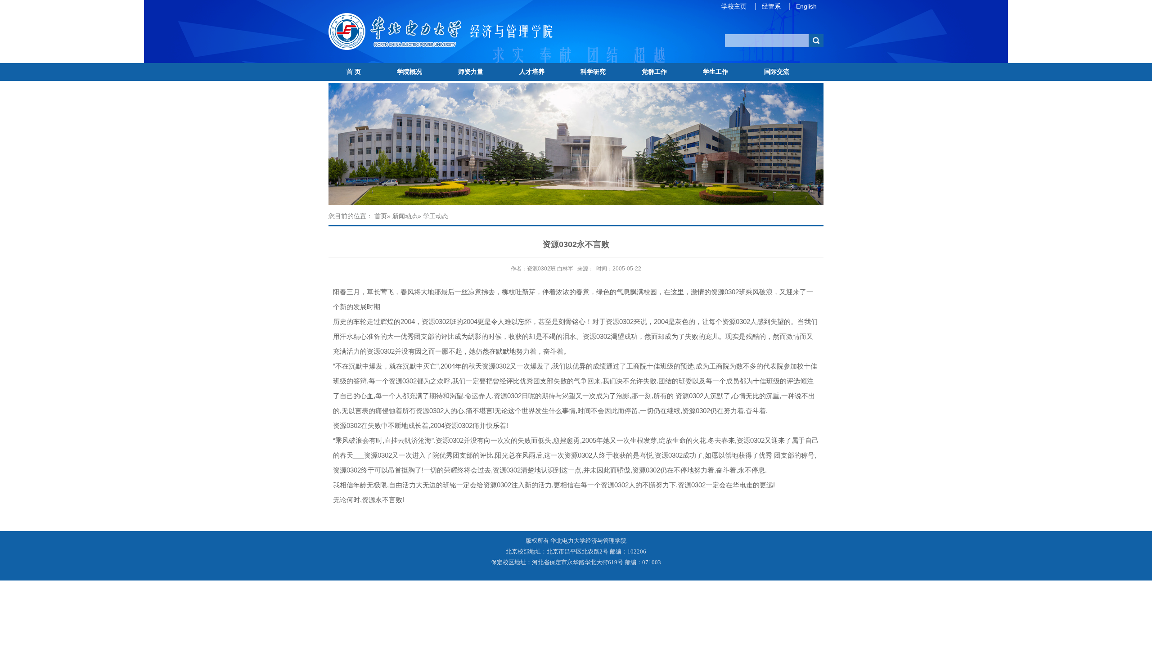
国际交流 (776, 71)
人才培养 (531, 71)
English (806, 6)
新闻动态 (405, 216)
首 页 (353, 71)
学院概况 (409, 71)
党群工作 (654, 71)
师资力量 (470, 71)
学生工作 (715, 71)
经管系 (771, 6)
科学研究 (593, 71)
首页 (380, 216)
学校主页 (734, 6)
